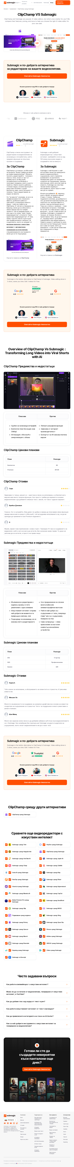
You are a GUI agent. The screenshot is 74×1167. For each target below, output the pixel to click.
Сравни (65, 1121)
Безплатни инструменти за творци (53, 1122)
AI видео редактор (36, 1128)
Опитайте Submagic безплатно (37, 76)
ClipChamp (25, 258)
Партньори (46, 2)
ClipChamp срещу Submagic (26, 9)
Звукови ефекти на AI (38, 1147)
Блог (21, 1117)
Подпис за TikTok (52, 1137)
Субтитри (65, 1123)
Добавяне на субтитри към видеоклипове (38, 1123)
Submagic (58, 255)
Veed (64, 1134)
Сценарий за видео (52, 1127)
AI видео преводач (37, 1151)
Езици (21, 1136)
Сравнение (13, 9)
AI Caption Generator (37, 1138)
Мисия (22, 1120)
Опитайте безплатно (60, 2)
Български (11, 1120)
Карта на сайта (24, 1139)
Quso (64, 1131)
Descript (65, 1139)
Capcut (65, 1136)
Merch (22, 1131)
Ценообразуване (38, 2)
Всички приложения (66, 1118)
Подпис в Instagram (51, 1145)
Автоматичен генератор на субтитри (38, 1118)
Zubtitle (65, 1129)
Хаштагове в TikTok (52, 1133)
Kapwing (65, 1142)
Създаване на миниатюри (53, 1118)
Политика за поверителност (29, 1161)
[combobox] (10, 1119)
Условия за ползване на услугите (12, 1161)
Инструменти (53, 1115)
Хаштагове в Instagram (52, 1153)
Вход (51, 2)
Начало (6, 9)
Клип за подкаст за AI (38, 1134)
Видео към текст (38, 1131)
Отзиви (22, 1125)
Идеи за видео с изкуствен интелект (53, 1141)
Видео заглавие (53, 1130)
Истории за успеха (23, 1128)
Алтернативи (66, 1115)
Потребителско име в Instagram (53, 1149)
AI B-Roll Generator (39, 1141)
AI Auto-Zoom (37, 1143)
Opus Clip (65, 1126)
